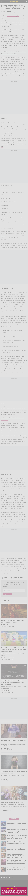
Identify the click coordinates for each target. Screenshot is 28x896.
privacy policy (5, 892)
